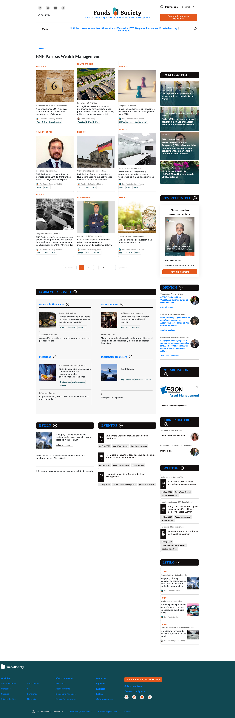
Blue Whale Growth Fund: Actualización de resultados (182, 483)
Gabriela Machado (167, 330)
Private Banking (168, 28)
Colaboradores (177, 370)
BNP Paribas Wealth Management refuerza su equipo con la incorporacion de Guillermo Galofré (94, 242)
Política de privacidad (107, 712)
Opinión (170, 287)
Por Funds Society (172, 591)
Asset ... (81, 122)
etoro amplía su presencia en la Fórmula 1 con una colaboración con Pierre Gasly (60, 456)
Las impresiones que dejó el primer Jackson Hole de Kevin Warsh (178, 96)
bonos (137, 253)
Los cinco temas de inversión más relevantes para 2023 (135, 241)
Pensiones (152, 28)
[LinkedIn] (40, 8)
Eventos (109, 425)
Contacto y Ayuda (134, 691)
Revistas (101, 678)
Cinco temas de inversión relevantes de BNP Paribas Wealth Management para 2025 (136, 111)
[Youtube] (55, 8)
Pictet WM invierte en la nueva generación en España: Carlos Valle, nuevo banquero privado (178, 122)
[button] (178, 6)
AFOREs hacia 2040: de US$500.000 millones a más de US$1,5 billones (178, 174)
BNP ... (44, 122)
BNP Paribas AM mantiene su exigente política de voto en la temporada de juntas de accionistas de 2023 (136, 175)
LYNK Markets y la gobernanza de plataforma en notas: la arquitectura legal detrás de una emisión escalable (175, 321)
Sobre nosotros (177, 420)
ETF (132, 28)
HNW (87, 187)
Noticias (6, 678)
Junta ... (136, 187)
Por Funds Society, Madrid (51, 119)
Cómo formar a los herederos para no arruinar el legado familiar (135, 319)
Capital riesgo (127, 369)
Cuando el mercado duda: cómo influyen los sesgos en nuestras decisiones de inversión (74, 319)
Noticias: (75, 28)
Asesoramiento (109, 304)
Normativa (124, 30)
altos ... (40, 187)
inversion (143, 122)
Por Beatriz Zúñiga (88, 119)
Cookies (128, 712)
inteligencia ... (132, 122)
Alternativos (108, 28)
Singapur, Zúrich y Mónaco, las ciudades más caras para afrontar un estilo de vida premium (74, 437)
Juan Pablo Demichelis (169, 356)
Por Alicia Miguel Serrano (174, 640)
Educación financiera (51, 304)
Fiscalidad (45, 356)
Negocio (140, 28)
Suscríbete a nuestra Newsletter (178, 17)
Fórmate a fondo (55, 292)
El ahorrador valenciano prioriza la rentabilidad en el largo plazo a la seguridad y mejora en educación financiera (127, 341)
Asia (38, 122)
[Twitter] (63, 8)
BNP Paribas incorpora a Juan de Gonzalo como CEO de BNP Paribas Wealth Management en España (53, 177)
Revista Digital (177, 198)
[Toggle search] (195, 28)
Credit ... (97, 253)
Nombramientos (90, 28)
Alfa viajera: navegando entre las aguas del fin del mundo (64, 471)
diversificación (55, 122)
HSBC (93, 187)
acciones (123, 253)
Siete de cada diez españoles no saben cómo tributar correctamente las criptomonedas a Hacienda (75, 373)
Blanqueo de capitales (112, 397)
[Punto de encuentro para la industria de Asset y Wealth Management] (117, 13)
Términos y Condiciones (81, 712)
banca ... (81, 253)
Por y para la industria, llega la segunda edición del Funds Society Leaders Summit (131, 456)
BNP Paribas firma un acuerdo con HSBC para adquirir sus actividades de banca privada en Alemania (94, 177)
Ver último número (180, 272)
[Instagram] (48, 8)
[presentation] (162, 387)
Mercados (122, 28)
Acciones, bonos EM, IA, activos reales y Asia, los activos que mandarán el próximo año (51, 111)
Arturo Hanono (166, 307)
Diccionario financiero (114, 356)
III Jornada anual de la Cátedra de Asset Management (183, 532)
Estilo (45, 425)
